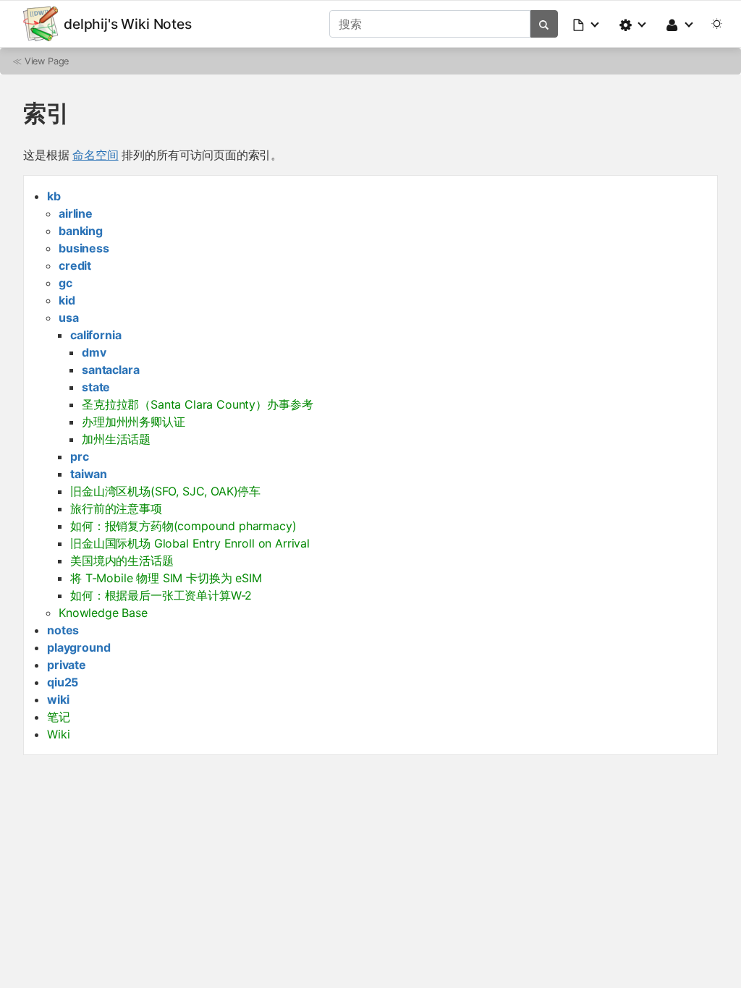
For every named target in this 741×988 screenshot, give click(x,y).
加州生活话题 (116, 439)
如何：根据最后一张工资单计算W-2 (161, 595)
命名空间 (95, 155)
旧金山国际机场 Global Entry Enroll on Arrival (190, 543)
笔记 (58, 717)
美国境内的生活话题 (122, 560)
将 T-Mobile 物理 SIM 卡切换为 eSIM (166, 578)
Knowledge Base (103, 612)
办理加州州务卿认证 (133, 421)
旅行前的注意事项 (116, 508)
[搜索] (543, 24)
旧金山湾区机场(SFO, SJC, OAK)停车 (165, 491)
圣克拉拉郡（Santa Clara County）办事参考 (197, 404)
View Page (47, 61)
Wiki (58, 734)
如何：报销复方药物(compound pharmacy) (183, 526)
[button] (587, 24)
